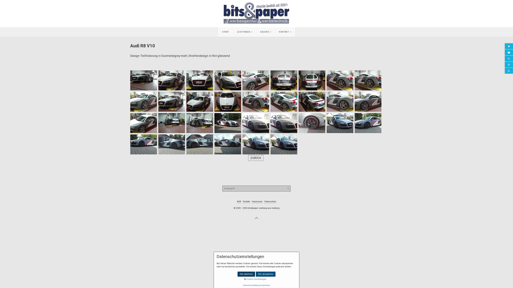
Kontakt (284, 32)
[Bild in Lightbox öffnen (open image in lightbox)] (143, 80)
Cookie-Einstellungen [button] (256, 279)
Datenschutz (270, 201)
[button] (255, 158)
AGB (239, 201)
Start (225, 32)
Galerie (264, 32)
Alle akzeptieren (265, 274)
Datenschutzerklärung (251, 285)
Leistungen (243, 32)
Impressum (257, 201)
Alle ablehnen (246, 274)
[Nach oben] (256, 218)
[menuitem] (225, 32)
